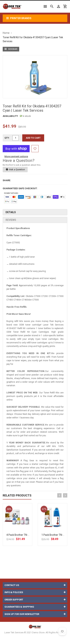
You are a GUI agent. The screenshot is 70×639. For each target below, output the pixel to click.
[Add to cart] (21, 529)
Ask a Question (17, 169)
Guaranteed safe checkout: (20, 188)
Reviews (11, 219)
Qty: (7, 137)
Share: (7, 180)
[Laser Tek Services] (35, 626)
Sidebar (12, 49)
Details (11, 212)
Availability (10, 116)
